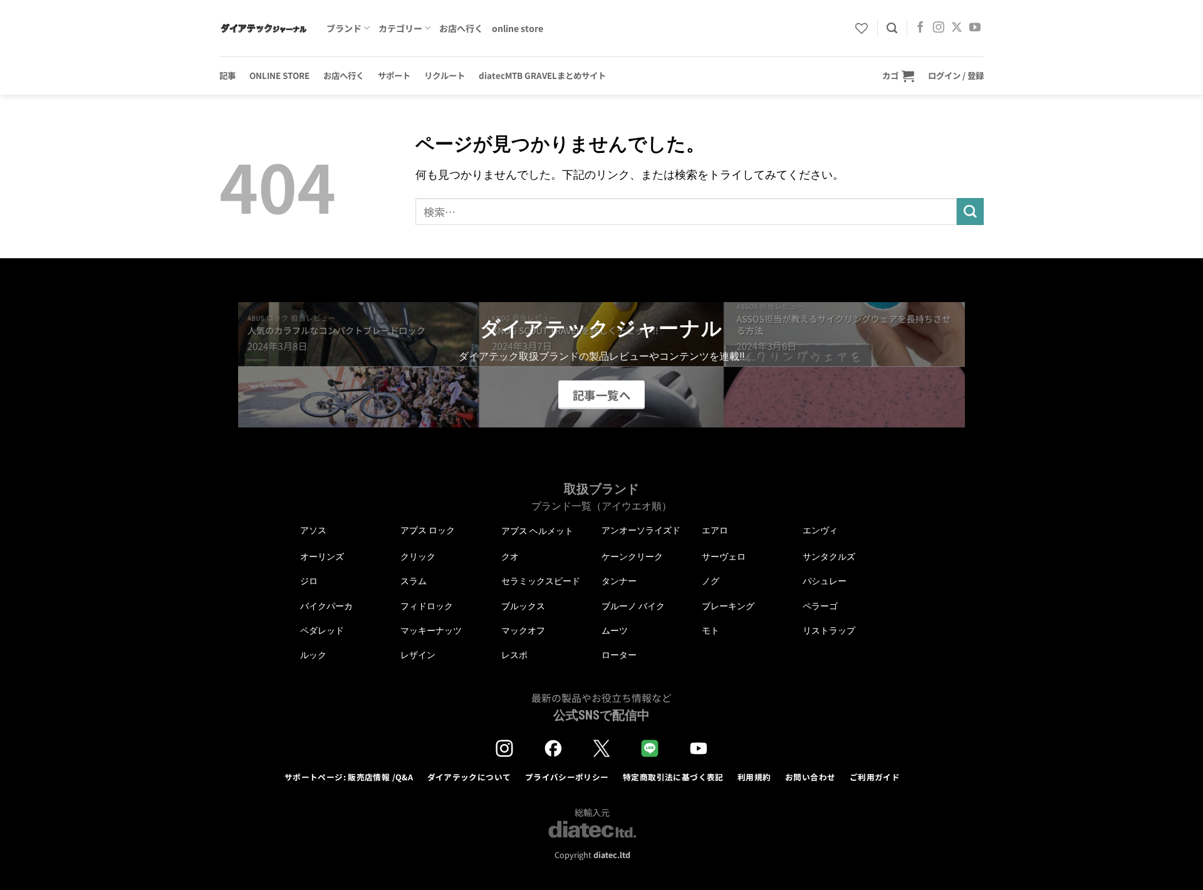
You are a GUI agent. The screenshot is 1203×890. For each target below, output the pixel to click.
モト (710, 631)
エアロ (715, 530)
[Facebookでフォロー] (920, 28)
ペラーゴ (820, 606)
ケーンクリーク (632, 557)
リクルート (444, 75)
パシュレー (824, 581)
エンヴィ (820, 530)
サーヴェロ (724, 557)
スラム (413, 581)
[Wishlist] (861, 28)
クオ (510, 557)
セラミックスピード (540, 581)
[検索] (892, 28)
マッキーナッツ (431, 631)
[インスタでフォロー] (938, 28)
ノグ (710, 581)
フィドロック (426, 606)
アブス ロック (427, 530)
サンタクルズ (829, 557)
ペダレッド (322, 631)
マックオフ (523, 631)
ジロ (309, 581)
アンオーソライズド (641, 530)
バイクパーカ (326, 606)
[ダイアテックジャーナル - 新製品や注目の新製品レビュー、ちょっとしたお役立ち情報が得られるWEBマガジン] (263, 28)
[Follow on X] (956, 28)
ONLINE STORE (279, 75)
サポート (394, 75)
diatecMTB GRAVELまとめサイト (542, 75)
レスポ (514, 655)
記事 (227, 75)
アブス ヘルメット (537, 531)
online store (517, 28)
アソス (313, 530)
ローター (619, 655)
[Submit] (970, 211)
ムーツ (615, 631)
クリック (417, 557)
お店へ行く (461, 28)
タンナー (619, 581)
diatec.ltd (611, 855)
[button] (898, 75)
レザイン (417, 655)
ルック (313, 655)
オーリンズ (322, 557)
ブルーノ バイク (633, 606)
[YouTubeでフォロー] (975, 28)
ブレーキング (728, 606)
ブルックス (523, 606)
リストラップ (829, 631)
